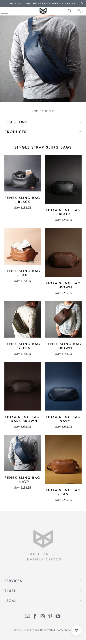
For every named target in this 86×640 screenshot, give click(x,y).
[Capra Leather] (43, 11)
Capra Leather (30, 630)
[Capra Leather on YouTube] (58, 617)
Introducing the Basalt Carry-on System (43, 3)
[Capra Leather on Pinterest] (50, 617)
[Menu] (1, 11)
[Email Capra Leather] (27, 617)
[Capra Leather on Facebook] (35, 617)
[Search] (69, 11)
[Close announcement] (82, 4)
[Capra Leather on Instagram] (42, 617)
